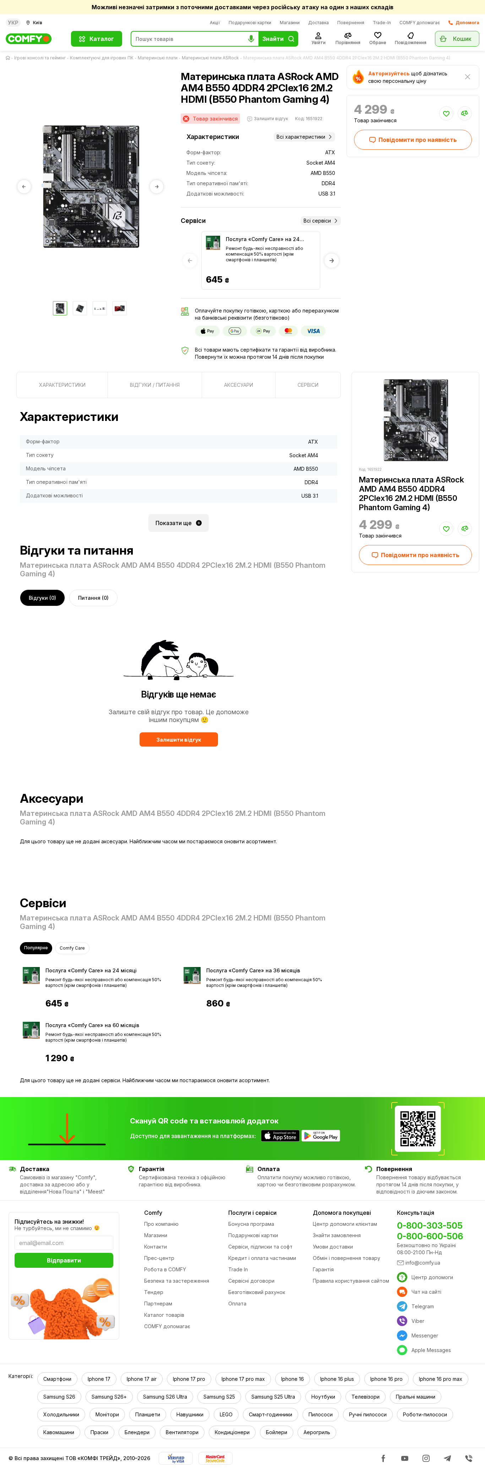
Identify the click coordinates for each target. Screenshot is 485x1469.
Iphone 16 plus (337, 1379)
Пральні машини (415, 1397)
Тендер (153, 1292)
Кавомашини (58, 1432)
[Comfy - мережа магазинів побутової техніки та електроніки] (34, 39)
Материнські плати (158, 57)
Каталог (101, 38)
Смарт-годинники (270, 1414)
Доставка (318, 22)
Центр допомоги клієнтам (345, 1224)
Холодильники (61, 1414)
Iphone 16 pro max (440, 1379)
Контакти (155, 1247)
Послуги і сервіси (252, 1212)
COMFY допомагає (419, 22)
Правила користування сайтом (351, 1281)
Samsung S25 (219, 1397)
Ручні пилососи (368, 1414)
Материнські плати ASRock (210, 57)
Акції (215, 22)
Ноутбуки (323, 1397)
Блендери (137, 1432)
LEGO (226, 1414)
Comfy (153, 1212)
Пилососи (321, 1414)
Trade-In (382, 22)
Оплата (237, 1303)
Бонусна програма (251, 1224)
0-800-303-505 (430, 1225)
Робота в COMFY (165, 1269)
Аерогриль (317, 1432)
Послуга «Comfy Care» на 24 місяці (263, 239)
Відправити (64, 1260)
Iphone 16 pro (386, 1379)
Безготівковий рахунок (256, 1292)
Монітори (107, 1414)
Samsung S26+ (109, 1397)
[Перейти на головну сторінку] (9, 58)
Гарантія (323, 1269)
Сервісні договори (251, 1281)
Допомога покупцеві (342, 1212)
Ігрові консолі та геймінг (40, 57)
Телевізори (366, 1397)
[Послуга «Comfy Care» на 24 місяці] (213, 243)
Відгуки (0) (42, 598)
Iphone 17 (99, 1379)
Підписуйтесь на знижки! (49, 1221)
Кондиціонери (232, 1432)
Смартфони (57, 1379)
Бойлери (276, 1432)
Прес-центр (159, 1258)
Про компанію (161, 1224)
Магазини (290, 22)
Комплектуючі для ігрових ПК (101, 57)
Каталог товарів (164, 1315)
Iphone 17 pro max (243, 1379)
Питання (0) (93, 598)
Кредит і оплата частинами (262, 1258)
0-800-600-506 (430, 1236)
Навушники (189, 1414)
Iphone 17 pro (189, 1379)
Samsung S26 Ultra (165, 1397)
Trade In (238, 1269)
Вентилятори (182, 1432)
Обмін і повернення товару (346, 1258)
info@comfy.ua (422, 1263)
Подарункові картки (250, 22)
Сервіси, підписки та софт (260, 1247)
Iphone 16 (292, 1379)
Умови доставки (333, 1247)
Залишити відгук (179, 740)
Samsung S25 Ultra (273, 1397)
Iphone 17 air (142, 1379)
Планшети (147, 1414)
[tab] (62, 385)
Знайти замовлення (337, 1235)
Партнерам (158, 1303)
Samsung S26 (59, 1397)
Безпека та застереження (176, 1281)
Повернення (350, 22)
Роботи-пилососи (425, 1414)
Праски (99, 1432)
